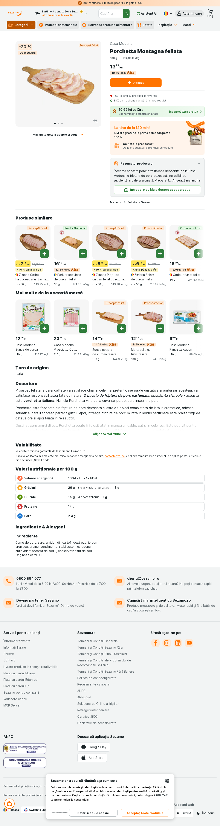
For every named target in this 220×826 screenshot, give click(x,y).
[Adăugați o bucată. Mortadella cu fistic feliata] (160, 328)
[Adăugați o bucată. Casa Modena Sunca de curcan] (44, 328)
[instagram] (166, 643)
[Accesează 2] (58, 123)
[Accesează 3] (62, 123)
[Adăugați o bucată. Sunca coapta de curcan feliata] (121, 328)
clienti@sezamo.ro (143, 578)
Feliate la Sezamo (140, 202)
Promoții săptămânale (61, 25)
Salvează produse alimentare (110, 25)
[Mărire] (95, 120)
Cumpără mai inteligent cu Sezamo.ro (159, 600)
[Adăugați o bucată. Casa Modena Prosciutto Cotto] (83, 328)
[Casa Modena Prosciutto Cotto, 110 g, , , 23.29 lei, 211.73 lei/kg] (71, 317)
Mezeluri (116, 202)
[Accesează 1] (55, 123)
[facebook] (155, 643)
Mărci (186, 25)
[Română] (167, 13)
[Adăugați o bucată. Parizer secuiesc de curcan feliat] (83, 253)
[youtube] (189, 643)
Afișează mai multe (186, 180)
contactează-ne (115, 456)
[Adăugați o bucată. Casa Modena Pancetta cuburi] (198, 328)
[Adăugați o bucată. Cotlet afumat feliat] (198, 253)
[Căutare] (126, 13)
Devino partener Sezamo (37, 600)
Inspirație (165, 25)
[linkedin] (178, 643)
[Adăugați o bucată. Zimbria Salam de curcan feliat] (160, 253)
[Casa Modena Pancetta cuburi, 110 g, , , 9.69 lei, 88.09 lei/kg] (187, 317)
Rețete (148, 25)
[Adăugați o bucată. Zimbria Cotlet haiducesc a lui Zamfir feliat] (44, 253)
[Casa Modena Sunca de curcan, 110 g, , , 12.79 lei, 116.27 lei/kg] (32, 317)
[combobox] (110, 13)
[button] (189, 13)
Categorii (21, 25)
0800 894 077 (28, 578)
